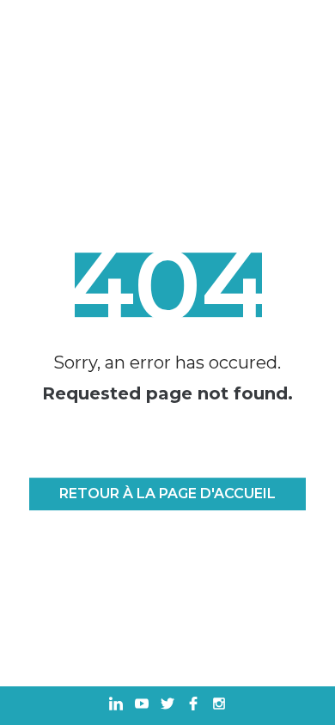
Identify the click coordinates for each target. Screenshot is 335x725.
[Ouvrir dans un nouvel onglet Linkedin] (116, 706)
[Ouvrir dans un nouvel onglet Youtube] (142, 706)
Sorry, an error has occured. (167, 362)
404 (167, 285)
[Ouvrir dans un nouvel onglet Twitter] (167, 706)
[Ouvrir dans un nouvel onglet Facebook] (193, 706)
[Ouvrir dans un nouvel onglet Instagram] (219, 706)
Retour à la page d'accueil (167, 494)
